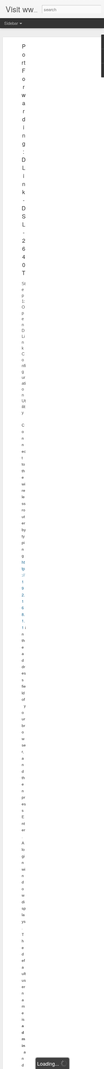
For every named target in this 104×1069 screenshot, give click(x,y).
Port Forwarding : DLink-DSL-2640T (24, 159)
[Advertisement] (56, 132)
